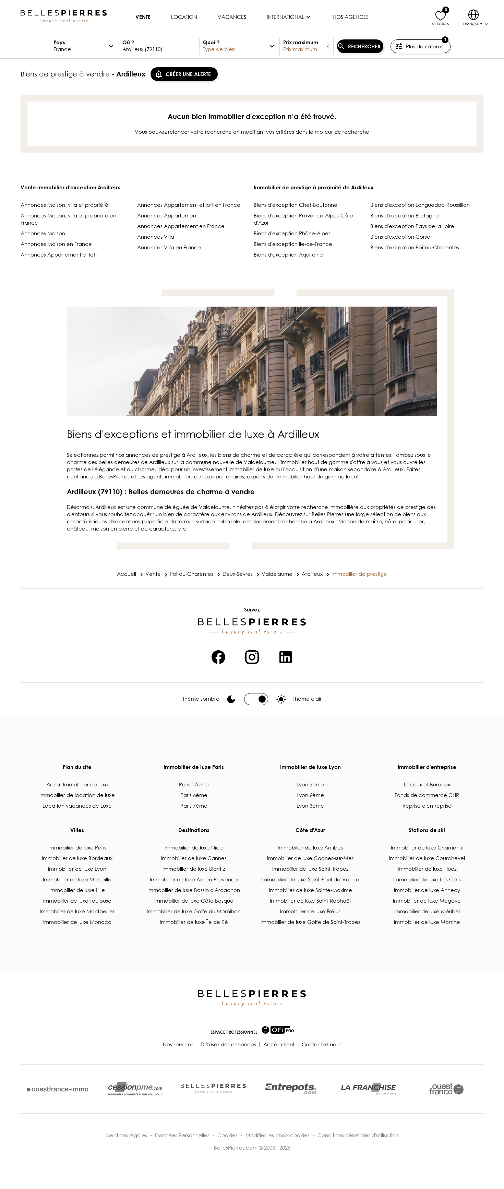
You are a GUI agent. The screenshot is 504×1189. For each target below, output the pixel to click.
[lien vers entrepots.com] (290, 1089)
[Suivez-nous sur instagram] (252, 656)
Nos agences (351, 16)
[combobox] (159, 46)
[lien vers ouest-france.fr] (446, 1089)
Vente (143, 17)
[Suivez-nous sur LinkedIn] (285, 656)
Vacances (232, 16)
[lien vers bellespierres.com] (213, 1089)
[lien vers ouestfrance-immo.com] (57, 1089)
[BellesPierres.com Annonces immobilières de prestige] (64, 17)
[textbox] (80, 46)
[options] (111, 46)
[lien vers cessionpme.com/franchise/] (368, 1089)
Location (184, 16)
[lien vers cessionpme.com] (135, 1089)
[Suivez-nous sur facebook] (218, 656)
